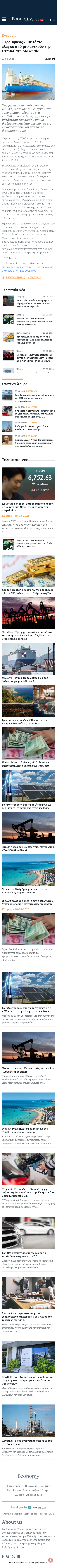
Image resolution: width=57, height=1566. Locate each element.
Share (48, 58)
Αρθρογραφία (34, 1494)
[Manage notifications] (50, 1560)
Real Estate (14, 1490)
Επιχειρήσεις (15, 1486)
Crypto (46, 1490)
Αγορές (19, 1494)
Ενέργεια (9, 35)
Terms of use (30, 1513)
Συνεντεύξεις (31, 1490)
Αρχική (18, 1513)
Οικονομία (31, 1486)
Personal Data (46, 1513)
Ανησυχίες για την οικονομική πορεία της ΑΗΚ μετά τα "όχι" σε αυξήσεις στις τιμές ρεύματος (27, 267)
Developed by (19, 1507)
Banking (45, 1486)
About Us (8, 1513)
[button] (4, 19)
